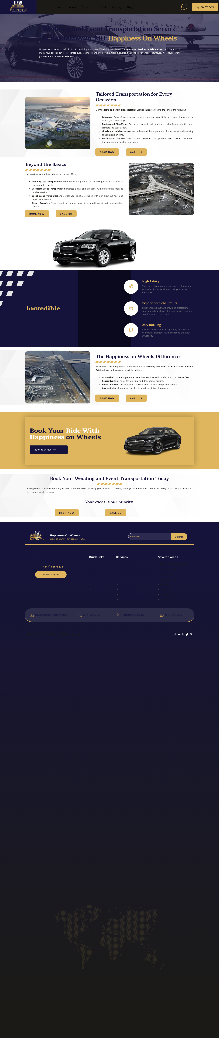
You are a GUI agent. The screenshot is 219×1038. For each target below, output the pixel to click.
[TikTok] (56, 583)
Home (59, 7)
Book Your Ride (43, 449)
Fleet (103, 7)
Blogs (130, 7)
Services (86, 7)
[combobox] (149, 536)
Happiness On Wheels (65, 535)
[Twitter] (45, 583)
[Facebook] (39, 583)
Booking (116, 7)
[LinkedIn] (51, 583)
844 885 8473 (207, 7)
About (72, 7)
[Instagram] (62, 584)
